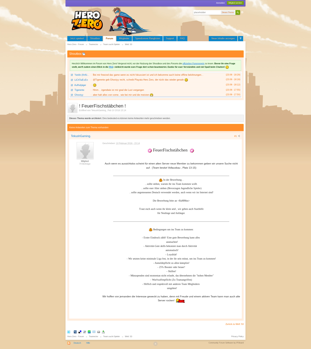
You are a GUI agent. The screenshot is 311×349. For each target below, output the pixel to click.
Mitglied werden (235, 3)
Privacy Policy (237, 336)
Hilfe (88, 343)
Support (170, 38)
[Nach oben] (155, 344)
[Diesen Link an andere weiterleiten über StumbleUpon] (89, 331)
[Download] (103, 331)
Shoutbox (95, 38)
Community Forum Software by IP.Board (226, 343)
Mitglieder (124, 38)
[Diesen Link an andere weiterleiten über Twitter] (68, 331)
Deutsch (77, 343)
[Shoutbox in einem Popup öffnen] (83, 53)
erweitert (242, 12)
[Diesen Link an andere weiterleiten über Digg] (75, 331)
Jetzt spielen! (77, 38)
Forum (109, 38)
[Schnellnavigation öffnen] (240, 38)
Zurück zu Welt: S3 (235, 324)
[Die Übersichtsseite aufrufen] (112, 20)
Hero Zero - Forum (75, 336)
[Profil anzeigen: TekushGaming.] (85, 150)
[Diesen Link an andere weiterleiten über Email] (94, 331)
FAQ (182, 38)
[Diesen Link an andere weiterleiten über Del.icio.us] (79, 331)
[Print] (98, 331)
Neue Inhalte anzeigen (223, 38)
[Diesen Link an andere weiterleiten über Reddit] (84, 331)
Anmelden (220, 3)
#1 (235, 136)
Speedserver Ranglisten (147, 38)
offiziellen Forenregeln (193, 63)
